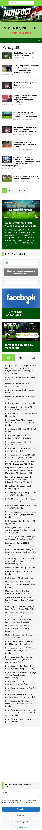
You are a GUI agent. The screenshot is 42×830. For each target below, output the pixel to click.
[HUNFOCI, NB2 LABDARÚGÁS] (21, 298)
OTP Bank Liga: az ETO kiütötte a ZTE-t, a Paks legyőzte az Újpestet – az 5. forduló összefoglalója (20, 561)
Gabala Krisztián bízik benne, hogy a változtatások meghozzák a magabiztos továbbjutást (25, 98)
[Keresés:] (21, 3)
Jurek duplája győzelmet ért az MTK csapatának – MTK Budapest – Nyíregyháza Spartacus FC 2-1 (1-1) (18, 479)
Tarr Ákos (17, 75)
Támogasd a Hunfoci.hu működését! (19, 346)
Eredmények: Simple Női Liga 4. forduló (20, 403)
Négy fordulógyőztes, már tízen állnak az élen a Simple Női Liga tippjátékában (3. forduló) (20, 514)
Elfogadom (21, 809)
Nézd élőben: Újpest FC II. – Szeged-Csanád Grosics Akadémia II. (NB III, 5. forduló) (19, 422)
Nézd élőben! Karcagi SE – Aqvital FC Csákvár (24, 54)
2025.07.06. (7, 75)
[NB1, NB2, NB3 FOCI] (21, 21)
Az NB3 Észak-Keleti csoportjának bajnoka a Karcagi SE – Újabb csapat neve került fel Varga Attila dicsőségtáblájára (21, 161)
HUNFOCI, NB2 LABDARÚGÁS (13, 313)
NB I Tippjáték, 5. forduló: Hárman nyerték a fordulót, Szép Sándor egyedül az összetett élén (20, 530)
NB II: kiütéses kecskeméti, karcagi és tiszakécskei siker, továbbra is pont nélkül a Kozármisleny (20, 552)
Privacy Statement (21, 827)
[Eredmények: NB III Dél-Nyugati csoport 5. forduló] (21, 209)
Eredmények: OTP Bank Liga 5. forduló (19, 578)
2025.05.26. (7, 168)
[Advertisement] (21, 752)
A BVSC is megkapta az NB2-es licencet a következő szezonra (26, 177)
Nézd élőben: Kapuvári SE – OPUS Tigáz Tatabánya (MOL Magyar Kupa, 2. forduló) (20, 650)
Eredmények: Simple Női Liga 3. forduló (20, 567)
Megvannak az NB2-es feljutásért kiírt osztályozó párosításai (24, 144)
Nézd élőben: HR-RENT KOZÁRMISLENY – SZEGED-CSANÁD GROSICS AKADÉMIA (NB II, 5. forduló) (20, 712)
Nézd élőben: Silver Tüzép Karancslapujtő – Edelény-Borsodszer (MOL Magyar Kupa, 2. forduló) (20, 675)
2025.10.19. (18, 58)
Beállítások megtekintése (21, 822)
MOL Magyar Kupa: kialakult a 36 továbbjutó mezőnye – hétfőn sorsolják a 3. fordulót (20, 584)
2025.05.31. (18, 119)
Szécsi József (29, 58)
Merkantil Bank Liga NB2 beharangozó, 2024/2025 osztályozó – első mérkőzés (25, 114)
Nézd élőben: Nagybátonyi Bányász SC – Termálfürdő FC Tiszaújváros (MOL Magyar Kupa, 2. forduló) (20, 659)
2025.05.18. (18, 181)
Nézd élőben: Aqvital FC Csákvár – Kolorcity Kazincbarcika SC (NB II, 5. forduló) (18, 703)
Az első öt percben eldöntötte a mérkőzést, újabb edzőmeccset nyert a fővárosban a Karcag (26, 69)
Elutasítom (21, 815)
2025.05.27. (18, 149)
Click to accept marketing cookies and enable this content (21, 272)
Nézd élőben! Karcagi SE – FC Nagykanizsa (25, 84)
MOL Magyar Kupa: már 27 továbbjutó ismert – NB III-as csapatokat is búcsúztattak (19, 628)
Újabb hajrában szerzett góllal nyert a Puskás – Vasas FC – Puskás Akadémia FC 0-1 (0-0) (20, 600)
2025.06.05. (7, 104)
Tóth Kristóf (28, 119)
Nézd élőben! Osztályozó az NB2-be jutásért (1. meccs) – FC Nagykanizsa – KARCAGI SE (25, 129)
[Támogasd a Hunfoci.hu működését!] (21, 331)
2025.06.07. (18, 87)
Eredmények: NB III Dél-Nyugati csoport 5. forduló (20, 224)
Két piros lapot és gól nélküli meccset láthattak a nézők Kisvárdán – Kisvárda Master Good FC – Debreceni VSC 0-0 (19, 470)
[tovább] (8, 245)
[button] (38, 796)
